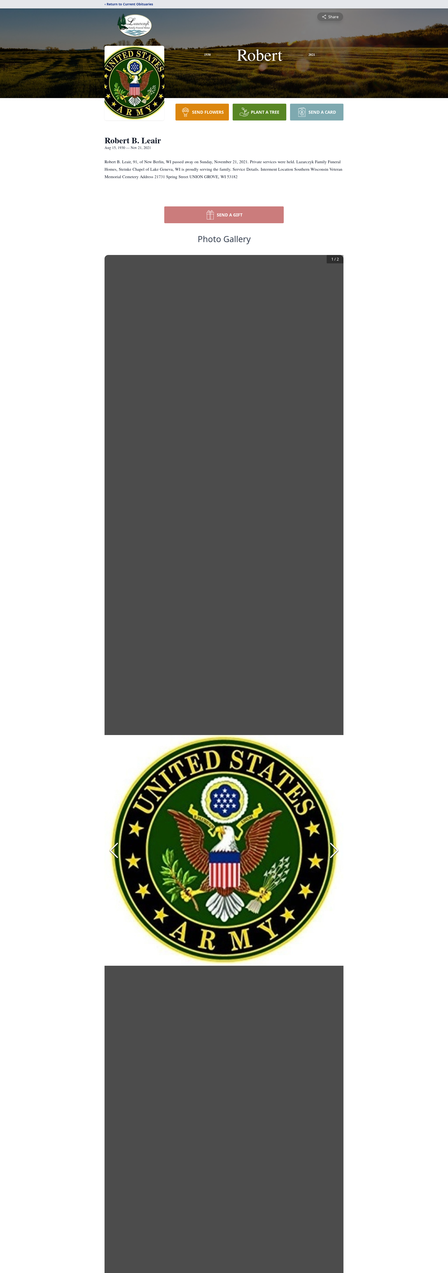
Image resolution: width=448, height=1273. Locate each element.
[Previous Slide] (114, 850)
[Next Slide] (334, 850)
